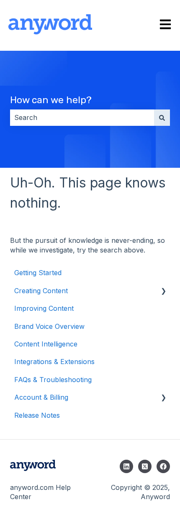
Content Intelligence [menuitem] (45, 344)
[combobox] (82, 117)
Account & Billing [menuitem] (41, 397)
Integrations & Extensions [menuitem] (54, 361)
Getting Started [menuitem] (38, 272)
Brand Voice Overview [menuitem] (49, 326)
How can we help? (51, 100)
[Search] (162, 117)
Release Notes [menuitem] (37, 415)
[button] (163, 291)
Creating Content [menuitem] (41, 290)
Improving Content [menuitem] (44, 308)
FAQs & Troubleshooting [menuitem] (53, 379)
